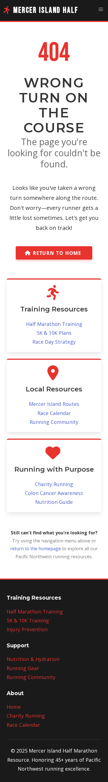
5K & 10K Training (28, 620)
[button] (101, 9)
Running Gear (23, 668)
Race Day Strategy (54, 341)
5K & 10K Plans (54, 333)
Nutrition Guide (54, 502)
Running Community (54, 422)
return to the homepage (35, 548)
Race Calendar (54, 413)
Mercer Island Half (45, 10)
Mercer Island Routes (54, 404)
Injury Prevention (27, 629)
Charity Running (54, 484)
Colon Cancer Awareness (54, 493)
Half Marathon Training (54, 324)
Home (14, 706)
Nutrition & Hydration (33, 659)
